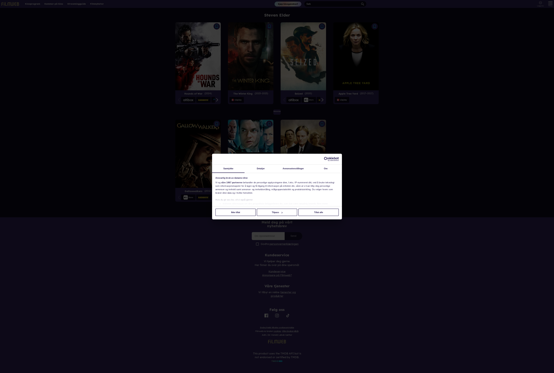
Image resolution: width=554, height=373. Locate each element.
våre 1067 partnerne (232, 182)
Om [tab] (325, 168)
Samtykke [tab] (228, 168)
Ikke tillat (235, 212)
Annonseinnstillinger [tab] (293, 168)
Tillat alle (318, 212)
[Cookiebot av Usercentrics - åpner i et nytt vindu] (326, 159)
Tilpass (275, 212)
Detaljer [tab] (261, 168)
